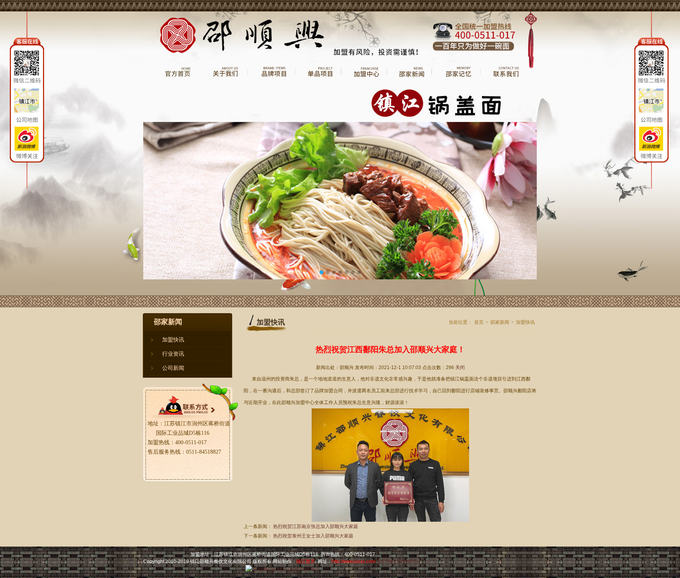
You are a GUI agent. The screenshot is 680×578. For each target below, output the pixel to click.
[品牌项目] (271, 84)
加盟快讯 (173, 340)
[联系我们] (508, 84)
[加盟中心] (364, 84)
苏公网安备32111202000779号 (286, 569)
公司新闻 (173, 368)
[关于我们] (224, 84)
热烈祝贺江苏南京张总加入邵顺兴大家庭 (315, 526)
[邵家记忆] (456, 84)
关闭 (460, 367)
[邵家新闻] (409, 84)
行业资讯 (173, 354)
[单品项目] (318, 84)
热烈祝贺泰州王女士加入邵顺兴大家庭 (313, 536)
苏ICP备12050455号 (399, 561)
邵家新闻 (499, 322)
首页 (479, 322)
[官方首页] (171, 84)
